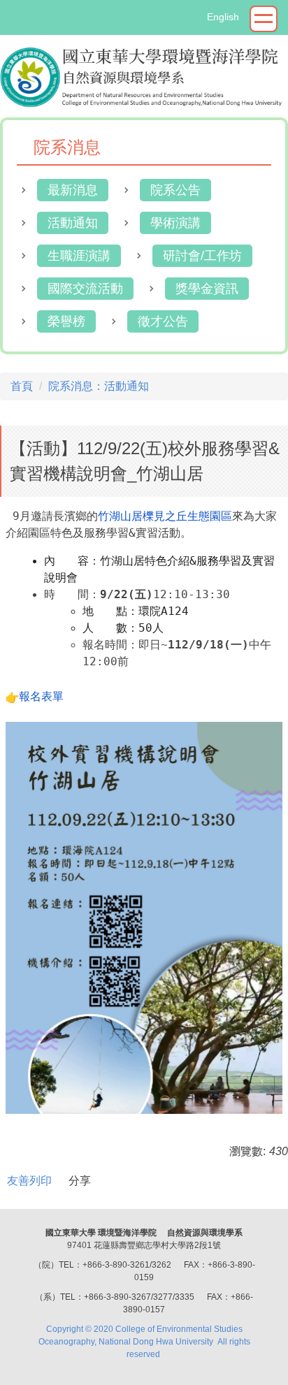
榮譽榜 (66, 321)
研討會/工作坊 (202, 256)
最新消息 (73, 190)
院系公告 (175, 190)
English (223, 16)
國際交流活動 (85, 289)
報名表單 (41, 696)
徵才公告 (163, 321)
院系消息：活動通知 (98, 386)
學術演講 (175, 223)
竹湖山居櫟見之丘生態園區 (165, 516)
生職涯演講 (79, 256)
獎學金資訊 (206, 289)
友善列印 (29, 1181)
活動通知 (73, 223)
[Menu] (264, 19)
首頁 (21, 386)
